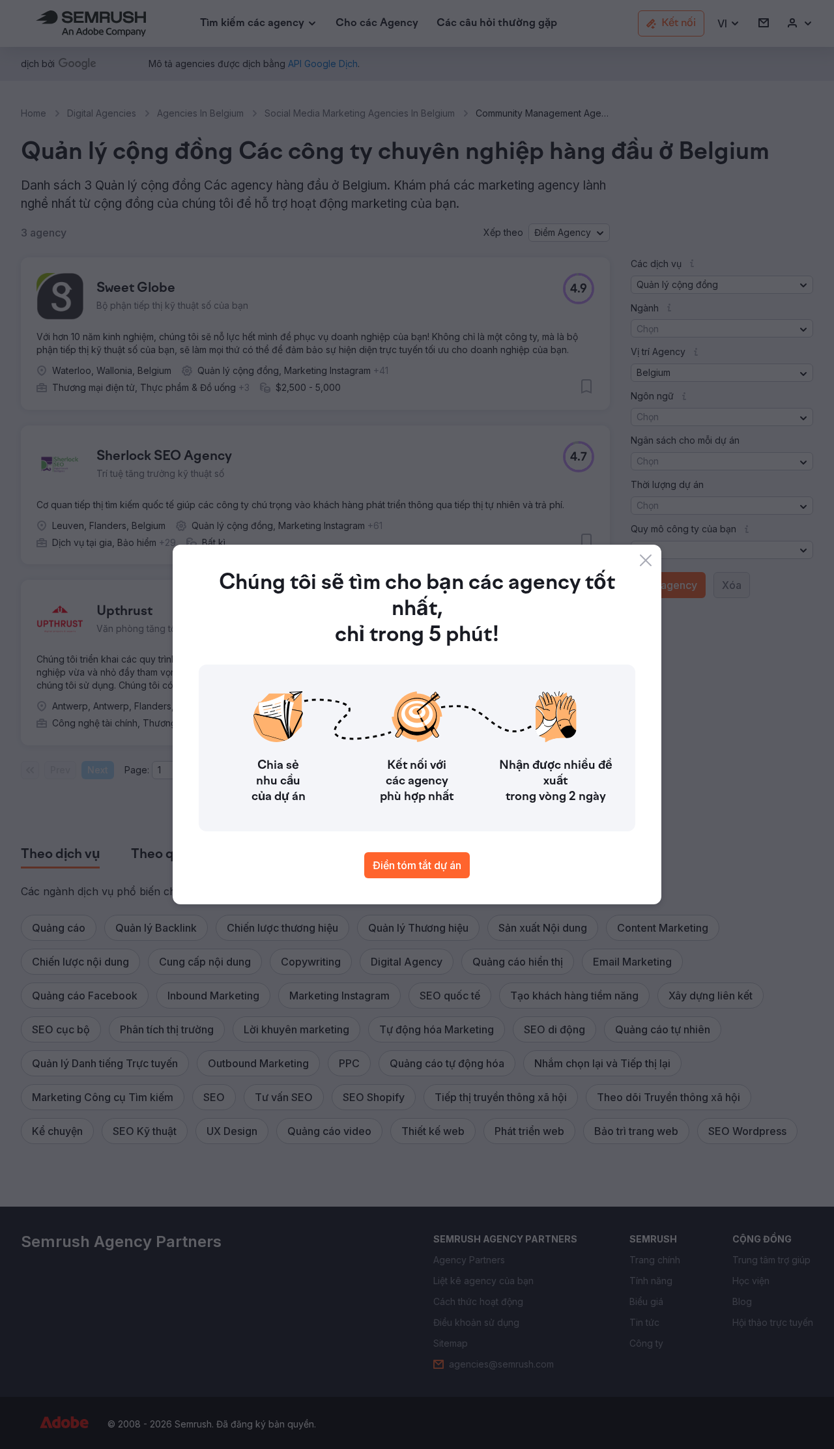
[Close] (645, 560)
